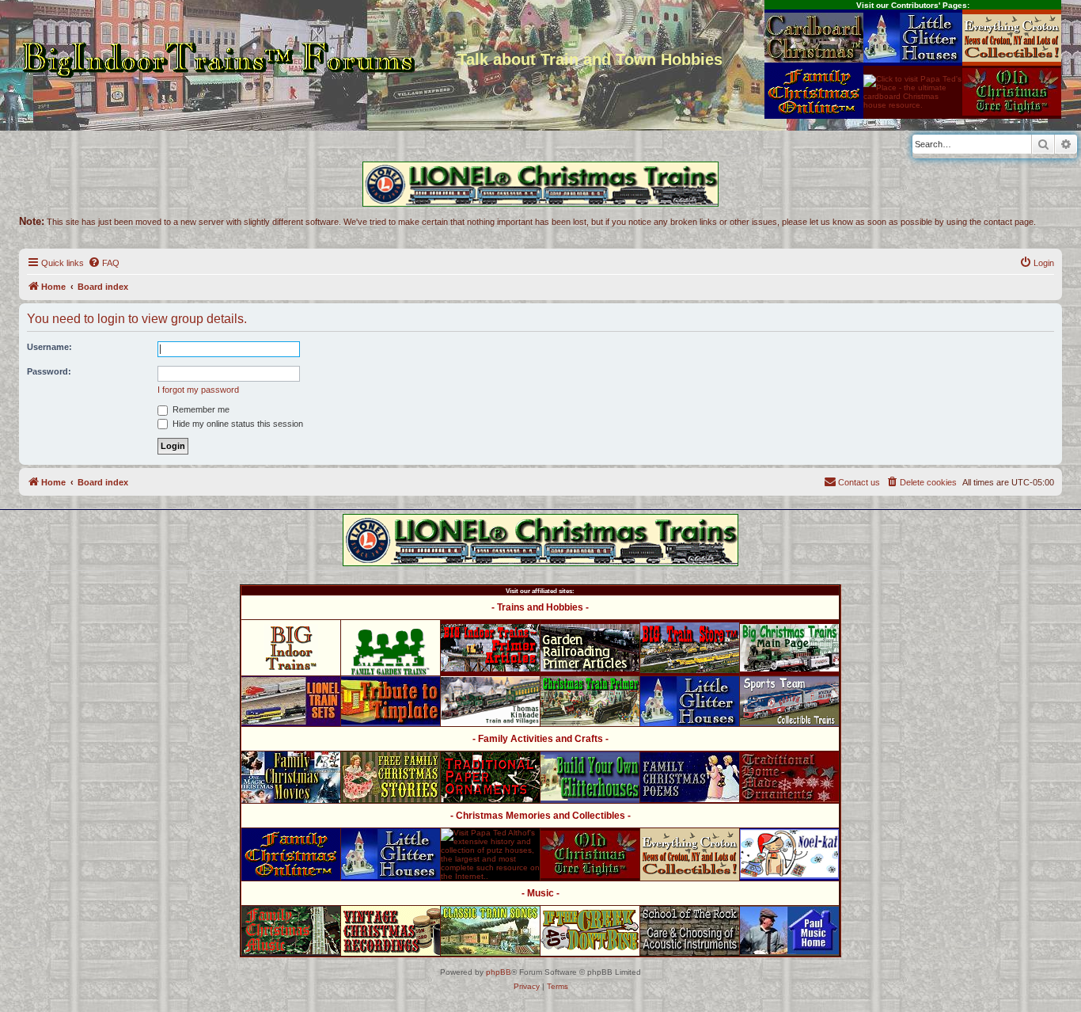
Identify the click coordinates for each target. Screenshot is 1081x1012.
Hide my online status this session (236, 423)
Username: (49, 347)
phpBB (498, 972)
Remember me (199, 409)
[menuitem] (103, 262)
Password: (49, 371)
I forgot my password (198, 389)
